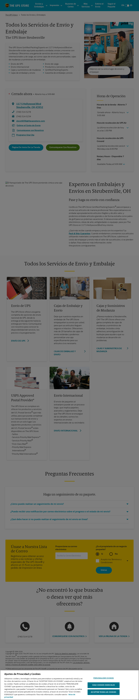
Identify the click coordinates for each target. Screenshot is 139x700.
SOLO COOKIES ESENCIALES (103, 685)
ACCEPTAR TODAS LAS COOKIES (103, 692)
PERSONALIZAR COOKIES (103, 678)
